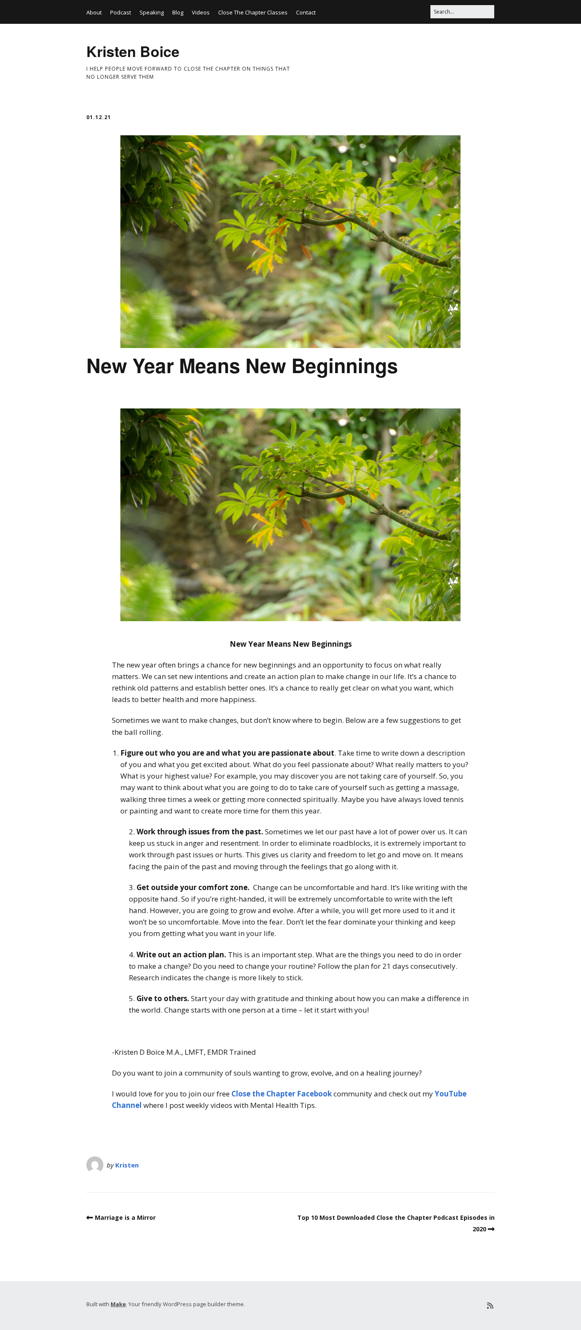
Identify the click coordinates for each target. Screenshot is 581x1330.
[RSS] (490, 1305)
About (94, 12)
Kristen (127, 1165)
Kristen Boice (132, 51)
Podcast (120, 12)
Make (118, 1304)
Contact (306, 12)
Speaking (152, 12)
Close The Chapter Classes (253, 12)
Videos (201, 12)
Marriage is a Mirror (125, 1217)
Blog (177, 12)
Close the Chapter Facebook (281, 1094)
